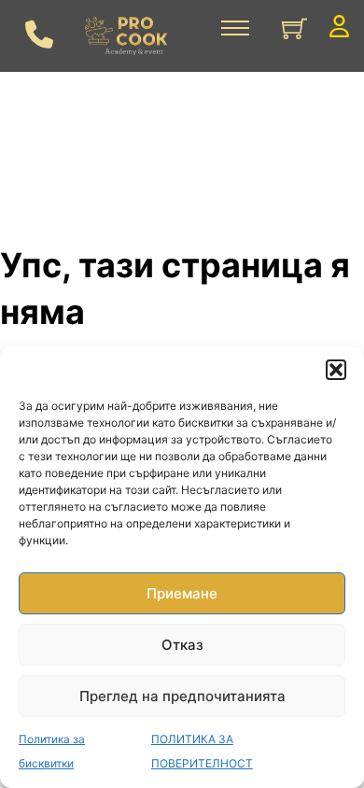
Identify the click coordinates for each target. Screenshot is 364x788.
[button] (336, 369)
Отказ (182, 645)
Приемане (182, 593)
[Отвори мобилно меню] (235, 28)
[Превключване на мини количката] (294, 28)
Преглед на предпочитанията (182, 696)
